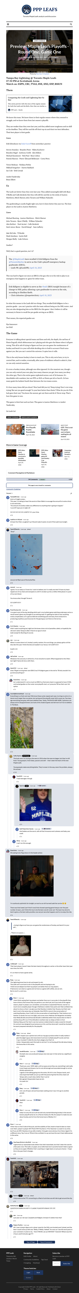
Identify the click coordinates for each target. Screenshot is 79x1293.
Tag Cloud (44, 1259)
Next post (64, 425)
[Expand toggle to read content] (70, 473)
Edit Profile (27, 1256)
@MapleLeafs (18, 259)
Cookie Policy (40, 1289)
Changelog (27, 1263)
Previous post (31, 425)
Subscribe (66, 1263)
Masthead (36, 1263)
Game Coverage (39, 41)
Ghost (59, 1287)
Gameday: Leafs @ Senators (67, 452)
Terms (32, 1289)
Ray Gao (39, 74)
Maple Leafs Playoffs (29, 417)
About (35, 1256)
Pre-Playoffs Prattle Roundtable (31, 429)
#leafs (44, 286)
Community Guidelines (31, 1259)
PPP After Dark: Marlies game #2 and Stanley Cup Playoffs (45, 456)
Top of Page (31, 1242)
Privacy (26, 1289)
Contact (55, 1289)
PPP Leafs (45, 9)
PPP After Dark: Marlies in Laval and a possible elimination (22, 455)
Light (28, 1272)
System (28, 1277)
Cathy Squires (26, 57)
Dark (38, 1272)
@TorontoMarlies (16, 262)
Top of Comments (46, 1242)
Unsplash (46, 74)
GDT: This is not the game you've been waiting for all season (67, 432)
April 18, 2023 (36, 267)
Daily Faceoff (26, 144)
